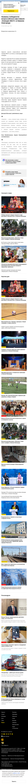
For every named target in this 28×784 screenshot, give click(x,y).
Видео (3, 722)
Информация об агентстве (6, 769)
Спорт (13, 718)
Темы (2, 720)
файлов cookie (16, 773)
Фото (2, 718)
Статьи (2, 714)
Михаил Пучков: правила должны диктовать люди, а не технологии (12, 616)
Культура (14, 720)
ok (8, 734)
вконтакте (2, 734)
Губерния (14, 722)
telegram (6, 734)
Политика (14, 712)
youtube (4, 734)
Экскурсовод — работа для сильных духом (12, 671)
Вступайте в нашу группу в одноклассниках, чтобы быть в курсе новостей (13, 173)
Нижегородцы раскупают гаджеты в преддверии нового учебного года (13, 644)
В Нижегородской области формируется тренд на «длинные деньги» (13, 698)
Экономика (14, 714)
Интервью (3, 716)
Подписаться (11, 10)
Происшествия (15, 724)
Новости (3, 712)
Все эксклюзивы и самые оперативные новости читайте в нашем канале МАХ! (13, 161)
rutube (10, 734)
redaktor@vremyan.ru (8, 765)
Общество (14, 716)
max (12, 734)
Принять (14, 781)
